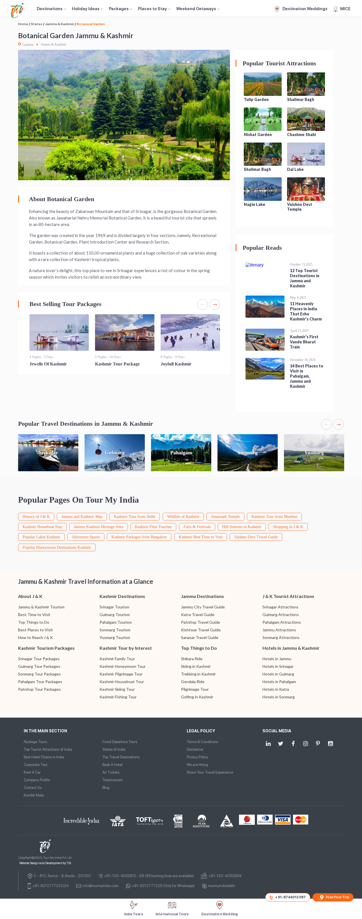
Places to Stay (152, 8)
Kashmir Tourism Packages (46, 648)
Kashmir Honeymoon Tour (123, 666)
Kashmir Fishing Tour (118, 696)
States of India (113, 749)
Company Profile (37, 780)
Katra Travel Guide (197, 614)
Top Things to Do (33, 622)
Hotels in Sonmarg (278, 696)
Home (23, 24)
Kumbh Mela (34, 795)
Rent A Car (32, 772)
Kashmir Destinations (122, 596)
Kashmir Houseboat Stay (42, 527)
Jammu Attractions (279, 629)
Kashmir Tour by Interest (126, 648)
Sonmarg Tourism (115, 629)
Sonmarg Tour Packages (39, 674)
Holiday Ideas (86, 8)
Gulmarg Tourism (115, 614)
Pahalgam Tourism (116, 622)
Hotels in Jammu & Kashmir (291, 648)
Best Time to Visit (34, 614)
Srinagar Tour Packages (39, 658)
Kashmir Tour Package (117, 363)
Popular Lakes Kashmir (41, 537)
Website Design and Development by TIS (45, 863)
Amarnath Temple (225, 517)
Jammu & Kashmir (59, 24)
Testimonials (112, 780)
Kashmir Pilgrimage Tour (121, 674)
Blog (105, 787)
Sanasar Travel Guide (199, 637)
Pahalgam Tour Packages (40, 681)
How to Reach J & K (35, 637)
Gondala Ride (192, 681)
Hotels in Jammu (276, 658)
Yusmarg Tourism (115, 637)
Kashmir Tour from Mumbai (274, 517)
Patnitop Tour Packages (39, 689)
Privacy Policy (197, 757)
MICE (345, 8)
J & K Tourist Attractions (288, 596)
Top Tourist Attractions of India (48, 749)
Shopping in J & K (288, 527)
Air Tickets (110, 772)
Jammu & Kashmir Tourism (41, 606)
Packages (119, 8)
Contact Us (33, 787)
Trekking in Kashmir (198, 674)
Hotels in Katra (275, 689)
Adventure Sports (86, 537)
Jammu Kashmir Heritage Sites (98, 527)
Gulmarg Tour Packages (39, 666)
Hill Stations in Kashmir (241, 527)
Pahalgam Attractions (281, 622)
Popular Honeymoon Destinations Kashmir (57, 547)
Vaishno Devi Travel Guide (256, 537)
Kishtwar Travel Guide (201, 629)
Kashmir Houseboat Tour (122, 681)
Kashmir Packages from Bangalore (139, 537)
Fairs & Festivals (197, 527)
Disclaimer (195, 749)
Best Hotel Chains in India (44, 757)
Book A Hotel (112, 765)
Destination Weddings (304, 8)
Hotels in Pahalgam (279, 681)
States (36, 24)
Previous (30, 121)
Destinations (50, 8)
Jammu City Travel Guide (203, 606)
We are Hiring (197, 765)
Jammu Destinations (202, 596)
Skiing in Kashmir (196, 666)
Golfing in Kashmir (197, 696)
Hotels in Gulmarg (278, 674)
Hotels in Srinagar (278, 666)
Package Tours (35, 742)
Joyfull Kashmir (176, 363)
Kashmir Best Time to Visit (201, 537)
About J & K (30, 596)
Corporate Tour (36, 765)
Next (217, 121)
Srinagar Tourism (114, 606)
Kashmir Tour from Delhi (134, 517)
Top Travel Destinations (120, 757)
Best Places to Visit (35, 629)
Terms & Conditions (202, 742)
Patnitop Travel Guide (200, 622)
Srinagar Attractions (280, 606)
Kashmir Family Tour (117, 658)
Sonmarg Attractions (280, 637)
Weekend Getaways (196, 8)
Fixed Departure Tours (119, 742)
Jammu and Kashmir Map (81, 517)
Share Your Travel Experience (210, 772)
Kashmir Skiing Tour (117, 689)
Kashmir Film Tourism (153, 527)
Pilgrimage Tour (195, 689)
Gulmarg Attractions (280, 614)
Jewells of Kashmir (48, 363)
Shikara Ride (191, 658)
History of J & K (36, 517)
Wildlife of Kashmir (183, 517)
